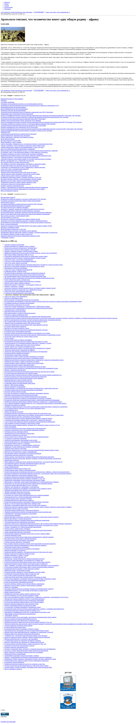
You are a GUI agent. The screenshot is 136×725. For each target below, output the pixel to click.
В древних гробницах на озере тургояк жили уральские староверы (22, 154)
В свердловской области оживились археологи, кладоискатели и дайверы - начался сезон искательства (36, 472)
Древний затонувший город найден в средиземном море (22, 490)
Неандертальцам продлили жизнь (11, 170)
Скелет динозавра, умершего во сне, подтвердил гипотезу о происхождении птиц (27, 144)
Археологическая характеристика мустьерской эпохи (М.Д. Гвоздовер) (23, 119)
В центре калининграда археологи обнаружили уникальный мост (25, 428)
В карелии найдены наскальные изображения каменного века (20, 236)
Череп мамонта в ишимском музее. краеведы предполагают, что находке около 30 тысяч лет (33, 462)
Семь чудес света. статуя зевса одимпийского (18, 259)
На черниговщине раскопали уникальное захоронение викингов (24, 273)
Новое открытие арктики (12, 592)
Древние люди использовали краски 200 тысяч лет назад (19, 172)
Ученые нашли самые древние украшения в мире (16, 175)
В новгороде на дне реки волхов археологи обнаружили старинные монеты (28, 483)
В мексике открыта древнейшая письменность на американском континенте (28, 308)
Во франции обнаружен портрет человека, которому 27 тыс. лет (21, 177)
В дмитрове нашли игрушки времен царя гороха (19, 383)
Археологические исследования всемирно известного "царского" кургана (27, 343)
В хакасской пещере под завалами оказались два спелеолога (20, 165)
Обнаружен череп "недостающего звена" (17, 570)
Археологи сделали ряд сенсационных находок (16, 184)
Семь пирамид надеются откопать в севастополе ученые (22, 423)
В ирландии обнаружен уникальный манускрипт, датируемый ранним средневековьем (31, 400)
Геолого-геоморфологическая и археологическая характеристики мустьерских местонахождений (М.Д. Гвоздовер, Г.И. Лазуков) (41, 122)
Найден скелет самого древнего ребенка (17, 283)
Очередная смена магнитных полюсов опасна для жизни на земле (25, 577)
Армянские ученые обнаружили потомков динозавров (21, 447)
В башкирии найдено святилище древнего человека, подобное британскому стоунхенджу (29, 232)
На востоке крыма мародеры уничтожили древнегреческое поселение (26, 502)
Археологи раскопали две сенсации (15, 435)
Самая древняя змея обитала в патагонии (17, 532)
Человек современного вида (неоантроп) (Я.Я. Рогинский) (19, 127)
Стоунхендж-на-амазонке (12, 515)
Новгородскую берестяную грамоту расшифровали (20, 452)
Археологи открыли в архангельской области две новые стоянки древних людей (26, 226)
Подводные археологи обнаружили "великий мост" (20, 248)
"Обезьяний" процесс (7, 237)
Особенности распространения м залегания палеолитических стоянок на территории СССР (30, 105)
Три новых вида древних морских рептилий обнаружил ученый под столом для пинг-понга (33, 264)
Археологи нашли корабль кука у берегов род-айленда (21, 510)
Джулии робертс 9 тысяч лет (10, 217)
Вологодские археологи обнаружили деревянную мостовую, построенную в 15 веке (31, 525)
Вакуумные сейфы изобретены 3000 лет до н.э (19, 254)
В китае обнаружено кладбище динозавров (18, 340)
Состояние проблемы (7, 102)
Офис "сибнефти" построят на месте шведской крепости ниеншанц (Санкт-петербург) (31, 565)
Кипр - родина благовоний (9, 224)
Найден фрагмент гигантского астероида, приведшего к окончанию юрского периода (31, 517)
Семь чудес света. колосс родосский (15, 263)
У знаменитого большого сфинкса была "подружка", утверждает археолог (27, 420)
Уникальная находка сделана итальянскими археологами (22, 497)
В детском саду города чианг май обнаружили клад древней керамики (26, 495)
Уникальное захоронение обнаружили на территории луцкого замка (25, 256)
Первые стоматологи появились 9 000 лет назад (19, 553)
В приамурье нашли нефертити (14, 662)
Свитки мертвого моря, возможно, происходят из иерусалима (20, 174)
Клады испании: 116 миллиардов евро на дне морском (21, 300)
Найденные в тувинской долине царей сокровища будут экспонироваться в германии (31, 482)
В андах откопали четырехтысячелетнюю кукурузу (20, 619)
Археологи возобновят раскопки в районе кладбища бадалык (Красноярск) (28, 530)
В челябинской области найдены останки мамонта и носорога (20, 211)
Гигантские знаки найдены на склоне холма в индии (21, 336)
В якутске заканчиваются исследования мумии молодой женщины (25, 396)
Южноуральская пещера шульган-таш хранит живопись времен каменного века (26, 155)
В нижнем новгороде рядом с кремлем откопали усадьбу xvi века (25, 258)
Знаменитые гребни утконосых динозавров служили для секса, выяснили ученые (30, 659)
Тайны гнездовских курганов (13, 411)
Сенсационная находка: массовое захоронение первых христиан (24, 463)
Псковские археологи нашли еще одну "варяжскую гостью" (23, 290)
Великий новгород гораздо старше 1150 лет (18, 380)
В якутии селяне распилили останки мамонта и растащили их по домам (27, 333)
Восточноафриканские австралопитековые (14, 109)
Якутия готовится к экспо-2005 (11, 140)
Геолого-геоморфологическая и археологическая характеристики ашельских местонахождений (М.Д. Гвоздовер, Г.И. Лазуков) (41, 115)
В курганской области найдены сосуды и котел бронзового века (24, 408)
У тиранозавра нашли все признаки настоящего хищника (22, 640)
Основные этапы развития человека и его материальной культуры (22, 104)
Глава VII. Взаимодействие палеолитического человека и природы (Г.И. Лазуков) (26, 130)
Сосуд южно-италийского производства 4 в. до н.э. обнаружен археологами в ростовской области (35, 403)
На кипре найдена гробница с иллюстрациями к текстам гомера (21, 179)
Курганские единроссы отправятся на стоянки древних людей (20, 219)
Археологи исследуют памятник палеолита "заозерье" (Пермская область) (24, 221)
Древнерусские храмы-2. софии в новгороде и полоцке (21, 361)
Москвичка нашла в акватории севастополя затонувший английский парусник (29, 278)
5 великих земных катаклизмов (14, 244)
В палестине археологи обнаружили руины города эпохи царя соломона (27, 562)
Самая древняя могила (11, 467)
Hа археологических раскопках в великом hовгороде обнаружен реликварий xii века (31, 368)
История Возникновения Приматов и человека (15, 206)
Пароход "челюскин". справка (13, 286)
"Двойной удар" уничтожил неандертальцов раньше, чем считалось (25, 635)
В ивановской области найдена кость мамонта (19, 500)
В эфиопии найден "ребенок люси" (15, 271)
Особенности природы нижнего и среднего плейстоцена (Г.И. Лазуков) (23, 199)
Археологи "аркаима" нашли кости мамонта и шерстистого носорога (22, 209)
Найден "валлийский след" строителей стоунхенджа (17, 160)
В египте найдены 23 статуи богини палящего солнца (21, 595)
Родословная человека (8, 139)
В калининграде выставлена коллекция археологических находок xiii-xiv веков (29, 371)
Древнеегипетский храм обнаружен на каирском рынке (22, 620)
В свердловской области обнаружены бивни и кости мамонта (23, 378)
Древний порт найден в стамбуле (14, 405)
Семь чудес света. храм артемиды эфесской (18, 291)
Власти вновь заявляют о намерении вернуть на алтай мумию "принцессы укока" (30, 579)
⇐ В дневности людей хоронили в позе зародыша (16, 90)
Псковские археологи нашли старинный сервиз (19, 365)
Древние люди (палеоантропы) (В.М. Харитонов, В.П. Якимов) (21, 120)
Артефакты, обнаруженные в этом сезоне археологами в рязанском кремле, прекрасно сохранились (35, 406)
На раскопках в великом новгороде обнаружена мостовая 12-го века (26, 341)
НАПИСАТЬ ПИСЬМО (8, 721)
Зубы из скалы (9, 338)
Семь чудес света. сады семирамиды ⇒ (58, 90)
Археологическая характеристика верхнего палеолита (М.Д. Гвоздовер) (23, 125)
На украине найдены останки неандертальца (15, 162)
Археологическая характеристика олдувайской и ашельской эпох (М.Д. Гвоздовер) (27, 112)
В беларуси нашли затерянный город (16, 315)
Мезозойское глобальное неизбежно (15, 268)
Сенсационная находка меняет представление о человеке (22, 281)
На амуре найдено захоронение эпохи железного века (21, 604)
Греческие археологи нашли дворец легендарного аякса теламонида (25, 564)
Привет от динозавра (11, 587)
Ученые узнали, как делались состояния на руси (19, 346)
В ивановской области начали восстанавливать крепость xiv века (25, 366)
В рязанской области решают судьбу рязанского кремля (21, 569)
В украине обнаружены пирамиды (15, 326)
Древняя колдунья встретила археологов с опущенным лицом (23, 358)
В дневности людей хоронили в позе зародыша (19, 293)
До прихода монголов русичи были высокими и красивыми (23, 390)
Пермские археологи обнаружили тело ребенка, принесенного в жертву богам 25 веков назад (34, 415)
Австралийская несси (11, 410)
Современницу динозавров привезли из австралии (20, 513)
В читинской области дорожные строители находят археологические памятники (26, 212)
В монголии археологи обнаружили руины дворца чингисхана (24, 274)
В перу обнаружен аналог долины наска (17, 279)
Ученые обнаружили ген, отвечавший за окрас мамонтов (22, 442)
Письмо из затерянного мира (10, 227)
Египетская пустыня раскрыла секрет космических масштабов (24, 600)
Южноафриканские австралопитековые (13, 107)
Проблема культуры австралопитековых (13, 110)
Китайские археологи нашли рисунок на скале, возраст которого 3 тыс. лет (28, 622)
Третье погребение (10, 427)
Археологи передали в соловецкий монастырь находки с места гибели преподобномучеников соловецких (38, 523)
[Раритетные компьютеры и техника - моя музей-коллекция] (68, 690)
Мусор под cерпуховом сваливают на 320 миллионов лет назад (24, 266)
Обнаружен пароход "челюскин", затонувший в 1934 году (22, 285)
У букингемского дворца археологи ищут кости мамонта (22, 345)
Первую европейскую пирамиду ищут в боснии (19, 246)
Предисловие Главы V (8, 202)
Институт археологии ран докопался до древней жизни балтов (24, 642)
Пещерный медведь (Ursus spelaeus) (12, 99)
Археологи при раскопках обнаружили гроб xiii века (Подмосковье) (25, 351)
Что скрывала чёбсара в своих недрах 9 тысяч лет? (17, 234)
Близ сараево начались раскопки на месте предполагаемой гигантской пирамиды (30, 543)
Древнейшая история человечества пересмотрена (20, 614)
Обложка (3, 100)
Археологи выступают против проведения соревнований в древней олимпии (29, 537)
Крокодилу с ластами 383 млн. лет (15, 557)
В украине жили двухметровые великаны (17, 331)
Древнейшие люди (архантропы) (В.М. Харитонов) (17, 114)
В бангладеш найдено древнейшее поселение (18, 582)
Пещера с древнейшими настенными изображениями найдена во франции (24, 187)
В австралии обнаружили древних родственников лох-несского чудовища (27, 398)
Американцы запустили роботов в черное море (19, 433)
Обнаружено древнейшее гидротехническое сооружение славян (24, 480)
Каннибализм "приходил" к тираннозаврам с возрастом (22, 445)
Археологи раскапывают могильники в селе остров (20, 440)
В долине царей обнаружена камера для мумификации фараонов (24, 580)
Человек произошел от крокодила (15, 550)
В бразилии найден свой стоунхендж (16, 508)
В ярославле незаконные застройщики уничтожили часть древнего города (27, 488)
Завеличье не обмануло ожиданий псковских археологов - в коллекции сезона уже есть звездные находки (37, 473)
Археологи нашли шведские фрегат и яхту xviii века (20, 485)
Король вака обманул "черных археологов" (18, 518)
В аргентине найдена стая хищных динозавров (19, 540)
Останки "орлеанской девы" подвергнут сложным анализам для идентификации (30, 649)
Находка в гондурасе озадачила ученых (16, 328)
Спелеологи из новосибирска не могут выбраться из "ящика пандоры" (23, 167)
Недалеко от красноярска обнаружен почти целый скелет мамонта (25, 505)
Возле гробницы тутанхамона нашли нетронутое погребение (23, 652)
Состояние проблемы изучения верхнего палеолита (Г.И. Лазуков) (22, 204)
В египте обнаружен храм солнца (15, 627)
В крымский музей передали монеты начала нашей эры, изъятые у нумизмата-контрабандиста (34, 609)
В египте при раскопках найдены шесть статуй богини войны (24, 602)
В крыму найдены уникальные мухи (12, 185)
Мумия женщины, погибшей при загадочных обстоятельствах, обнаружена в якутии (31, 388)
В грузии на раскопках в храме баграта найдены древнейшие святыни (26, 393)
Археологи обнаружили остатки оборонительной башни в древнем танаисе (28, 418)
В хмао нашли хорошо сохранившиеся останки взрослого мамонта (25, 545)
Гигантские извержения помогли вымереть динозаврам (21, 548)
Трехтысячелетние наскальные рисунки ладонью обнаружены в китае (26, 630)
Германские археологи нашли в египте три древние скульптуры (24, 664)
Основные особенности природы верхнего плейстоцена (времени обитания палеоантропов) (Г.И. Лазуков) (34, 117)
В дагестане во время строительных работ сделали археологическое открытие (29, 567)
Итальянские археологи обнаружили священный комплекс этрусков (26, 330)
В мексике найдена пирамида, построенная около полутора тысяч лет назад (28, 552)
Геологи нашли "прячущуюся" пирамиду (17, 528)
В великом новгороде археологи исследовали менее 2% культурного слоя (27, 413)
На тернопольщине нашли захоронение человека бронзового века (25, 276)
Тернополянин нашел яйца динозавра (16, 355)
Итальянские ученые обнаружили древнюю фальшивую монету (24, 559)
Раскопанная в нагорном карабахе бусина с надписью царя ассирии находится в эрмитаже (29, 150)
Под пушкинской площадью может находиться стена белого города (25, 321)
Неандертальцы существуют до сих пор (13, 229)
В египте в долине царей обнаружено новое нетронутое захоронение (26, 650)
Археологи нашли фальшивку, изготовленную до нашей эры (23, 560)
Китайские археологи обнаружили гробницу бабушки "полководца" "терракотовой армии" (33, 401)
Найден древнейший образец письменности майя (20, 605)
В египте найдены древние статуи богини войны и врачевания (24, 584)
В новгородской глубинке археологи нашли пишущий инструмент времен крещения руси (33, 375)
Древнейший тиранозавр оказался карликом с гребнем (21, 655)
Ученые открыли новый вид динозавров (17, 542)
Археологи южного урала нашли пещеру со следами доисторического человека (26, 159)
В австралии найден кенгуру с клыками (17, 443)
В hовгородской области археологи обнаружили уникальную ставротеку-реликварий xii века (33, 360)
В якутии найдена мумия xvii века (15, 391)
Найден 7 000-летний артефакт (14, 385)
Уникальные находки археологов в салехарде (18, 455)
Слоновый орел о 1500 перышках (15, 310)
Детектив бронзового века (12, 535)
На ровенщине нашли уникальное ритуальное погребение (22, 453)
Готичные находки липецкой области (16, 432)
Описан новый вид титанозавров (14, 386)
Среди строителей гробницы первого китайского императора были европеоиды (29, 422)
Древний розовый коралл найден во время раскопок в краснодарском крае (27, 512)
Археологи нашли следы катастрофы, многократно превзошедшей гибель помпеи (30, 617)
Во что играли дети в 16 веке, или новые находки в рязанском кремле (26, 437)
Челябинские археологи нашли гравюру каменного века (18, 182)
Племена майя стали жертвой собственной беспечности (22, 634)
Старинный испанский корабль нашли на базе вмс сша (21, 574)
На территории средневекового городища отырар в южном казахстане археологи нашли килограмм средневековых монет (43, 301)
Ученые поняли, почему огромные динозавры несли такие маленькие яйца (28, 667)
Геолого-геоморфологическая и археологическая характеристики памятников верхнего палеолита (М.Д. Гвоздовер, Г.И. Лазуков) (42, 129)
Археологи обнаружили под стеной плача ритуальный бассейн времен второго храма (31, 450)
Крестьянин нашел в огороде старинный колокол (20, 313)
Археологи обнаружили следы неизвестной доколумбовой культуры (26, 325)
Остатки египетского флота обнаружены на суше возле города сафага (23, 189)
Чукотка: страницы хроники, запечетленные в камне (21, 251)
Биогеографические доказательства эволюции (15, 135)
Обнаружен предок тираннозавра (15, 654)
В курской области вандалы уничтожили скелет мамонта (19, 231)
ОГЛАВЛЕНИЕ (39, 90)
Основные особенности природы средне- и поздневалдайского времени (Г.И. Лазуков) (28, 124)
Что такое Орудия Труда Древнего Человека (14, 207)
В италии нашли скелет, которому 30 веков (18, 498)
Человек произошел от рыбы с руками (16, 555)
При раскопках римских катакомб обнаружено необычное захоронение (26, 520)
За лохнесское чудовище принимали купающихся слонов (22, 607)
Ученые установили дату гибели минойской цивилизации (22, 527)
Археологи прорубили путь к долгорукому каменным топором (24, 430)
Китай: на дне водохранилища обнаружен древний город (22, 503)
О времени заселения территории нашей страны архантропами (21, 201)
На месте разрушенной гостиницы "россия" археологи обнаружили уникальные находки (32, 320)
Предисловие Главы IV (8, 197)
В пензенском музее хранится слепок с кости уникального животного (26, 660)
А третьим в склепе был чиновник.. (15, 438)
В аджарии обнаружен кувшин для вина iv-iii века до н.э (22, 610)
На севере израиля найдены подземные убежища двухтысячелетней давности (28, 589)
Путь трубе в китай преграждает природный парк (20, 575)
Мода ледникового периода (9, 190)
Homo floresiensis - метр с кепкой (11, 142)
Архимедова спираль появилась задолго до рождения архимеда (24, 599)
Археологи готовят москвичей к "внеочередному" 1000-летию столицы (27, 306)
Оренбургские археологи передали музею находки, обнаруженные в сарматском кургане (32, 335)
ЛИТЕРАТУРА (5, 132)
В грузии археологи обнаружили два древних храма (20, 373)
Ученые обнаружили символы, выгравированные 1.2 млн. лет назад (22, 147)
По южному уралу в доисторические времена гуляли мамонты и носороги (24, 152)
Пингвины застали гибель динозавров (16, 547)
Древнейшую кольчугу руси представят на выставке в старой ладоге (26, 590)
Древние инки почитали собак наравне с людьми (20, 249)
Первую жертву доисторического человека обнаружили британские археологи (29, 457)
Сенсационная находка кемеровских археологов (19, 522)
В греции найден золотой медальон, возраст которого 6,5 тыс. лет (25, 644)
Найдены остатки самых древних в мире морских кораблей (19, 180)
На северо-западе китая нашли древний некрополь (20, 538)
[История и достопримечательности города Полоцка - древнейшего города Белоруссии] (68, 708)
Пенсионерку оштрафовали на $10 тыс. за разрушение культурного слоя (27, 612)
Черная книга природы (11, 460)
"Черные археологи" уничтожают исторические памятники (19, 157)
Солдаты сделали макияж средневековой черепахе (20, 261)
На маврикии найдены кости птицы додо (17, 468)
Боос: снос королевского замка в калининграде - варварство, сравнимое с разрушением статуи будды (36, 597)
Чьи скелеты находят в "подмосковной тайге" (15, 216)
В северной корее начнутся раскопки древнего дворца (21, 629)
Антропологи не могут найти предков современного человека (24, 356)
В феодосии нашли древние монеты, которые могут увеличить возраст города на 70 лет (32, 425)
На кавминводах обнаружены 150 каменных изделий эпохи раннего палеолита (26, 222)
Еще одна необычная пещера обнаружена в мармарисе (18, 149)
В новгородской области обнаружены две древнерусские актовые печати (27, 316)
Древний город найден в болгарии (15, 448)
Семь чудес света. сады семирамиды (15, 296)
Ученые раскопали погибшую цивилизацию (18, 625)
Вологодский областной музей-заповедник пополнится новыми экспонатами (25, 214)
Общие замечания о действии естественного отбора (17, 137)
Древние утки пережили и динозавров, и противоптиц (21, 487)
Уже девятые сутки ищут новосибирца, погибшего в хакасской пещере (23, 164)
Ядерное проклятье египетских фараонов (17, 493)
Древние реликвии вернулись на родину (17, 492)
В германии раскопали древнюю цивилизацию (19, 303)
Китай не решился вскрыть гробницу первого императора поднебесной (27, 637)
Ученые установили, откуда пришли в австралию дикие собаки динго (23, 145)
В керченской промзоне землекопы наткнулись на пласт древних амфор (27, 533)
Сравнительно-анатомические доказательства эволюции (18, 134)
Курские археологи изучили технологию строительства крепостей (25, 376)
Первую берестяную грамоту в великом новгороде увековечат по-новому (27, 348)
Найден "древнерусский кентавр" (15, 370)
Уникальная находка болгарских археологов (18, 381)
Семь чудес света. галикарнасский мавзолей (15, 169)
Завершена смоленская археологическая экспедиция (20, 395)
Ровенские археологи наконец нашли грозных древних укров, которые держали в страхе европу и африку (38, 507)
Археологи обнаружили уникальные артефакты (19, 350)
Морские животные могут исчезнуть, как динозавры (21, 639)
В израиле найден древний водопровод (16, 353)
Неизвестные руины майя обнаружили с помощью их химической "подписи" (28, 632)
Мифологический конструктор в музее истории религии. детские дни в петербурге (30, 253)
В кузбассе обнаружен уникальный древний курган (20, 475)
